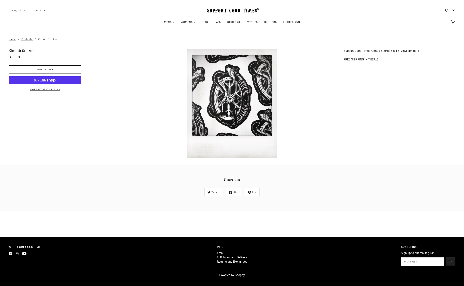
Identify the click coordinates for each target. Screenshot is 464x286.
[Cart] (453, 22)
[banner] (232, 10)
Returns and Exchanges (232, 261)
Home (12, 39)
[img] (447, 10)
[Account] (453, 10)
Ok (450, 261)
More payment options (45, 89)
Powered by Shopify (232, 275)
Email (220, 253)
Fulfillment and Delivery (232, 257)
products (27, 39)
